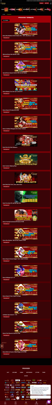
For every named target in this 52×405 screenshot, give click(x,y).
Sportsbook (29, 372)
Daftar (46, 3)
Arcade (26, 375)
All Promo (5, 20)
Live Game (14, 372)
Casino (21, 372)
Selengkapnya (6, 37)
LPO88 (4, 14)
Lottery (37, 372)
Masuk (41, 3)
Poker (43, 372)
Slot (8, 372)
